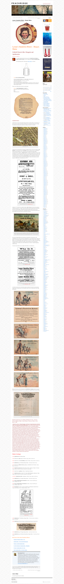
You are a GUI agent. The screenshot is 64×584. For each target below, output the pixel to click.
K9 (41, 14)
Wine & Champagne (46, 330)
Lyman (28, 567)
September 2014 (45, 175)
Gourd (23, 567)
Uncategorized (45, 323)
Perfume (44, 286)
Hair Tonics (45, 261)
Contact (19, 14)
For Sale (29, 14)
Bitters (25, 566)
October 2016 (45, 155)
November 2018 (45, 141)
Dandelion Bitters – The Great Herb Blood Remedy (21, 541)
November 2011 (45, 201)
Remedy (37, 567)
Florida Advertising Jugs (46, 96)
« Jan (43, 91)
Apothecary (22, 566)
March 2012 (45, 198)
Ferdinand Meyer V (22, 21)
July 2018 (45, 144)
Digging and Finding (46, 241)
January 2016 (45, 162)
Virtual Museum (49, 14)
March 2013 (45, 189)
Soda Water (45, 310)
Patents (44, 284)
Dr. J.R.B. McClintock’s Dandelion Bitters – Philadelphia (21, 545)
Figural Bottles (45, 250)
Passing (44, 283)
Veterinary (45, 325)
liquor (44, 273)
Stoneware (45, 314)
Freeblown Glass (45, 256)
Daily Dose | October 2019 (46, 104)
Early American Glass (46, 245)
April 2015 (45, 169)
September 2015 (45, 165)
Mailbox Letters (45, 274)
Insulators (45, 267)
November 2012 (45, 192)
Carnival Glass (45, 227)
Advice (44, 210)
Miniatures (45, 279)
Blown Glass (45, 220)
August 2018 (45, 143)
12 (47, 88)
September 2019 (45, 133)
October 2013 (45, 183)
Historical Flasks (45, 262)
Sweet (39, 567)
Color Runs (45, 236)
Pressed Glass (45, 292)
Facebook (45, 249)
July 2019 (45, 135)
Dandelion (13, 567)
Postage (44, 290)
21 (49, 89)
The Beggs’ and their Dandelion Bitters (19, 543)
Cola (44, 233)
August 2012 (45, 194)
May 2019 (45, 136)
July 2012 (45, 195)
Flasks (44, 252)
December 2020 (45, 131)
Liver (26, 567)
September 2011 (45, 203)
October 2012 (45, 193)
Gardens (32, 14)
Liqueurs (44, 272)
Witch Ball (45, 331)
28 (49, 90)
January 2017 (45, 154)
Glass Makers (45, 260)
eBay (44, 246)
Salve (44, 301)
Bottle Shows (45, 221)
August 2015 (45, 166)
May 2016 (45, 159)
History (34, 566)
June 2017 (45, 151)
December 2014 (45, 172)
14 (49, 88)
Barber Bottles (45, 216)
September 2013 (45, 184)
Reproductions (45, 297)
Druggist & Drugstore (28, 566)
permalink (20, 568)
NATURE (45, 95)
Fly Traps (45, 253)
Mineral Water (45, 278)
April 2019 (45, 137)
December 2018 (45, 140)
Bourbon (44, 223)
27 (48, 90)
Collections (16, 14)
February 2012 (45, 199)
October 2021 (45, 130)
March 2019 (45, 138)
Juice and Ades (45, 269)
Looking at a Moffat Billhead (47, 106)
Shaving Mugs (45, 307)
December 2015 (45, 163)
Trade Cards (45, 321)
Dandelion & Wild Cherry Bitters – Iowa (17, 17)
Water (44, 327)
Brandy (44, 225)
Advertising (19, 566)
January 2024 (45, 129)
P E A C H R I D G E (20, 3)
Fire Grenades (45, 251)
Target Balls (45, 316)
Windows (45, 329)
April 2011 (45, 207)
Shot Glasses (45, 308)
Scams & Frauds (45, 303)
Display (44, 243)
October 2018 (45, 142)
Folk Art (44, 255)
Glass (34, 14)
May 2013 (45, 187)
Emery (21, 567)
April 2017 (45, 152)
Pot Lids (44, 291)
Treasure (44, 322)
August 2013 (45, 185)
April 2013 (45, 188)
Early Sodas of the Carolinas (46, 97)
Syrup (44, 315)
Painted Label (45, 281)
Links (43, 14)
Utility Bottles (45, 324)
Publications (45, 294)
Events (26, 14)
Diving (44, 244)
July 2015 (45, 167)
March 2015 (45, 170)
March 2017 (45, 153)
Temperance (45, 319)
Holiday (44, 263)
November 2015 (45, 164)
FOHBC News (45, 254)
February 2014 (45, 180)
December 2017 (45, 148)
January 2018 (45, 147)
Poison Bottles (45, 289)
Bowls (44, 224)
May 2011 (45, 206)
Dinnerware (45, 242)
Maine (32, 567)
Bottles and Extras (45, 222)
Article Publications (46, 215)
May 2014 (45, 178)
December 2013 (45, 182)
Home (13, 14)
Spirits (44, 313)
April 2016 (45, 160)
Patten (33, 567)
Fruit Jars (45, 257)
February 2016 (45, 161)
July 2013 (45, 186)
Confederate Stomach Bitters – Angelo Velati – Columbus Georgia (47, 121)
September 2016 (45, 156)
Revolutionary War (45, 298)
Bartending (45, 217)
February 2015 (45, 171)
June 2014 (45, 177)
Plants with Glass (45, 93)
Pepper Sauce (45, 285)
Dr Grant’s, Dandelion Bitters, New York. (19, 547)
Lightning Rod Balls (46, 271)
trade (14, 568)
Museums (45, 280)
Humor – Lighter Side (46, 264)
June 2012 (45, 196)
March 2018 (45, 146)
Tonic (13, 568)
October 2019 (45, 132)
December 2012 (45, 191)
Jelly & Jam (45, 268)
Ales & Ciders (45, 211)
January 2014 (45, 181)
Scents (44, 304)
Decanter (44, 239)
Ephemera (32, 566)
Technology (45, 318)
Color (44, 235)
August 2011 (45, 204)
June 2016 (45, 158)
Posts (45, 14)
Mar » (51, 91)
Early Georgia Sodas (46, 102)
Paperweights (45, 282)
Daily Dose (22, 14)
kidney (24, 567)
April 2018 (45, 145)
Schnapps (45, 305)
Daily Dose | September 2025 (47, 103)
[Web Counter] (14, 580)
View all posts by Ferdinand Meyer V (23, 563)
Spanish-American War (46, 312)
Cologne (44, 234)
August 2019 (45, 134)
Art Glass (45, 214)
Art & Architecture (45, 213)
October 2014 (45, 174)
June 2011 (45, 205)
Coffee (44, 232)
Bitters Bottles (30, 61)
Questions (45, 295)
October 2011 (45, 202)
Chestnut (44, 229)
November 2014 (45, 173)
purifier (35, 567)
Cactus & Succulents (46, 94)
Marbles (44, 275)
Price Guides (45, 293)
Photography (45, 287)
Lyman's (30, 567)
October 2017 (45, 149)
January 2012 (45, 200)
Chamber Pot (45, 228)
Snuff (44, 309)
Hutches (44, 265)
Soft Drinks (45, 311)
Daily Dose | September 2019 (47, 105)
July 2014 (45, 176)
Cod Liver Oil (45, 231)
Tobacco (44, 320)
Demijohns (45, 240)
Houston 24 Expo (38, 14)
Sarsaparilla (45, 302)
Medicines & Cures (38, 566)
